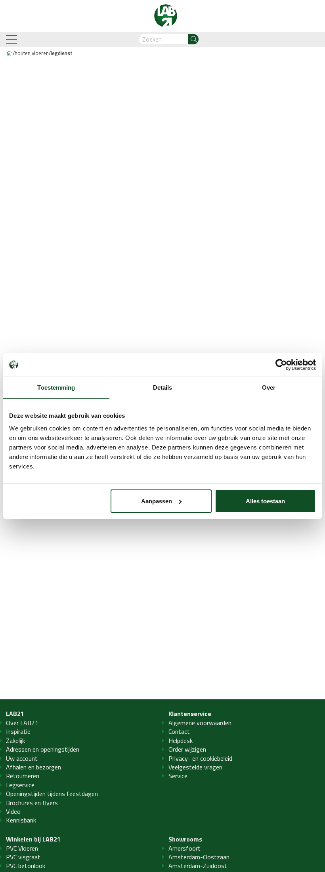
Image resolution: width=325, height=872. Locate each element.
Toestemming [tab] (56, 387)
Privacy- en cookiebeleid (200, 758)
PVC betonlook (25, 865)
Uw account (22, 758)
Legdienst (62, 53)
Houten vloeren (32, 53)
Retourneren (22, 776)
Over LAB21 (22, 722)
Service (177, 776)
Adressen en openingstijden (42, 749)
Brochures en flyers (32, 802)
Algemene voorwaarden (199, 722)
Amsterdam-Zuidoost (197, 865)
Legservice (20, 785)
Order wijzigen (187, 749)
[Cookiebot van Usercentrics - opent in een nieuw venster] (281, 365)
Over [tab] (268, 387)
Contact (179, 731)
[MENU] (12, 39)
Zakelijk (15, 740)
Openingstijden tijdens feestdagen (52, 793)
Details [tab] (162, 387)
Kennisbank (21, 820)
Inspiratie (18, 731)
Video (13, 811)
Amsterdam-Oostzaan (198, 857)
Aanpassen (156, 501)
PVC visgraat (23, 857)
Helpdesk (180, 740)
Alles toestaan (265, 501)
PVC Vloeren (22, 848)
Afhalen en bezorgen (33, 767)
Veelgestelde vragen (195, 767)
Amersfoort (184, 848)
